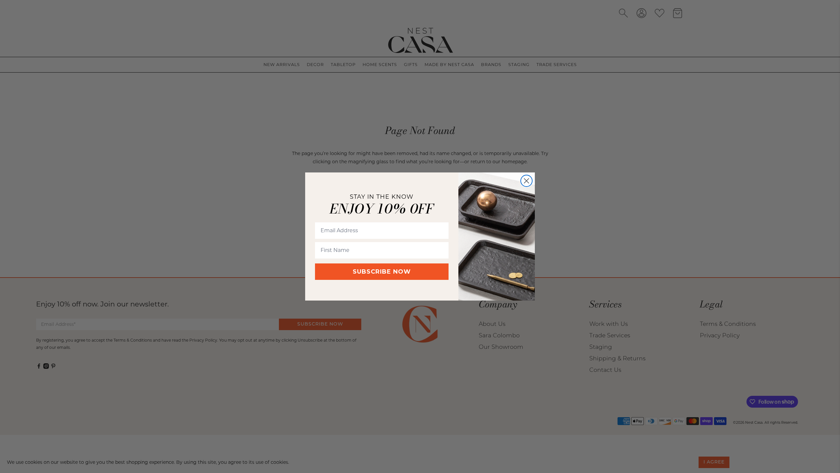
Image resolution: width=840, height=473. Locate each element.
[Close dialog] (526, 181)
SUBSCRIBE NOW (382, 271)
